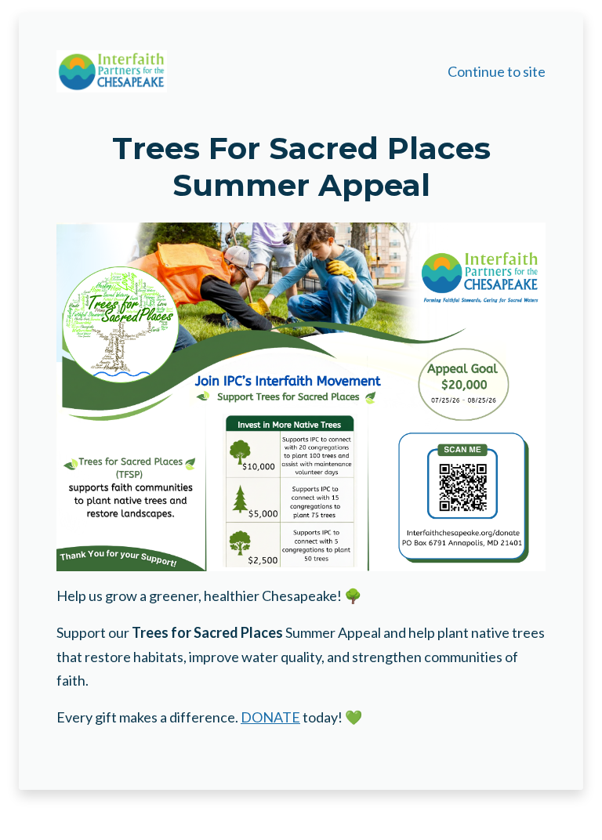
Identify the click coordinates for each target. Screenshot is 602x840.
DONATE (270, 717)
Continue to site (497, 71)
